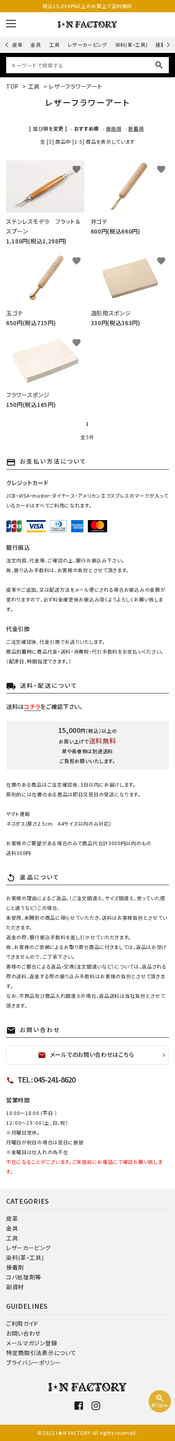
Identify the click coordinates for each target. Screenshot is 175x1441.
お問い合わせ (23, 1333)
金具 (36, 44)
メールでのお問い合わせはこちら (86, 1054)
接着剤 (15, 1267)
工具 (54, 44)
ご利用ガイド (22, 1323)
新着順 (136, 128)
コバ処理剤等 (23, 1277)
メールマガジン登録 (31, 1343)
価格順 (113, 128)
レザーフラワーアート (75, 86)
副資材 (15, 1287)
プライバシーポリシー (33, 1362)
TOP (12, 86)
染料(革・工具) (131, 44)
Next (167, 44)
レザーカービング (87, 44)
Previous (7, 44)
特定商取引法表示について (41, 1353)
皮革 (17, 44)
